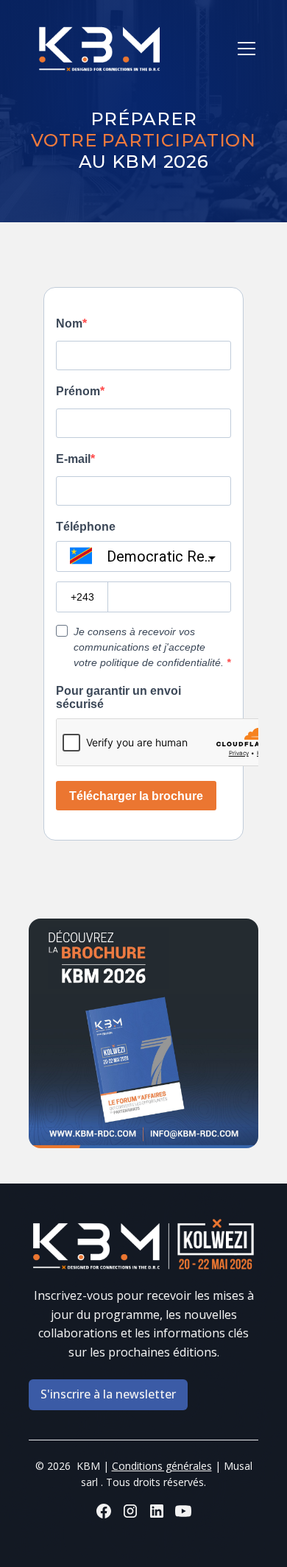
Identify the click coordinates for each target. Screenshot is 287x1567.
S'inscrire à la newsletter (108, 1394)
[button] (243, 48)
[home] (103, 49)
